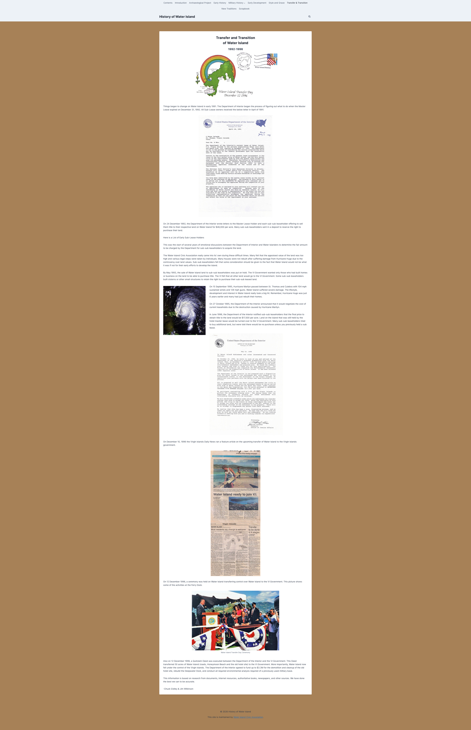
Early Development (257, 3)
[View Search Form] (309, 16)
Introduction (181, 3)
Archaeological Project (200, 3)
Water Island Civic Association (248, 717)
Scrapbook (244, 8)
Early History (220, 3)
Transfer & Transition (297, 3)
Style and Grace (277, 3)
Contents (168, 3)
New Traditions (229, 8)
